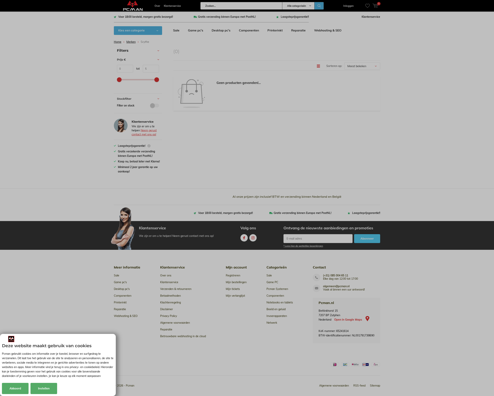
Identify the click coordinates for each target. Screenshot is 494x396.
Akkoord (15, 388)
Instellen (44, 388)
